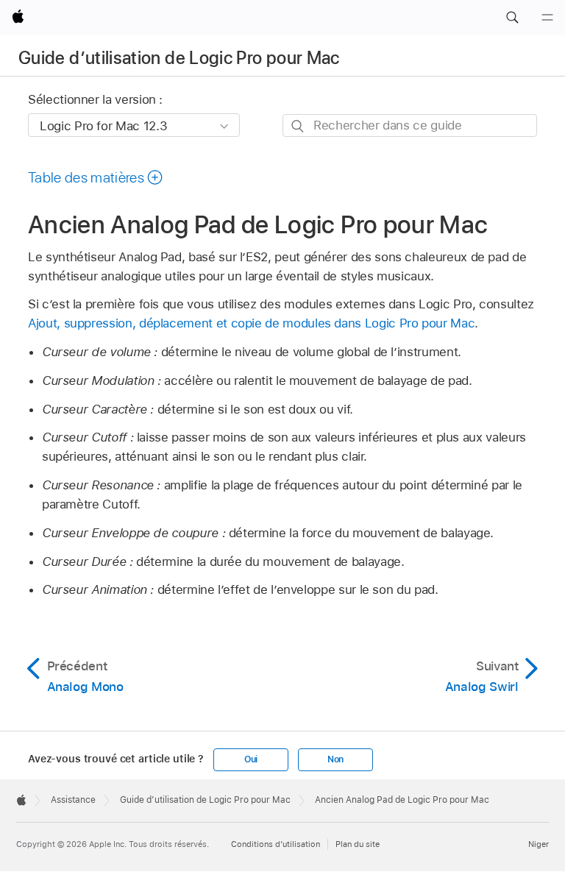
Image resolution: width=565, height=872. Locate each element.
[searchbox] (409, 125)
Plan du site (357, 844)
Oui (250, 759)
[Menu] (547, 17)
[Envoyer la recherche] (298, 126)
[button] (512, 17)
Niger (538, 844)
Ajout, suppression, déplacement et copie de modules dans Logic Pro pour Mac (251, 323)
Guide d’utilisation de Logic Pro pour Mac (179, 57)
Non (335, 759)
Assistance (73, 800)
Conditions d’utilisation (275, 844)
